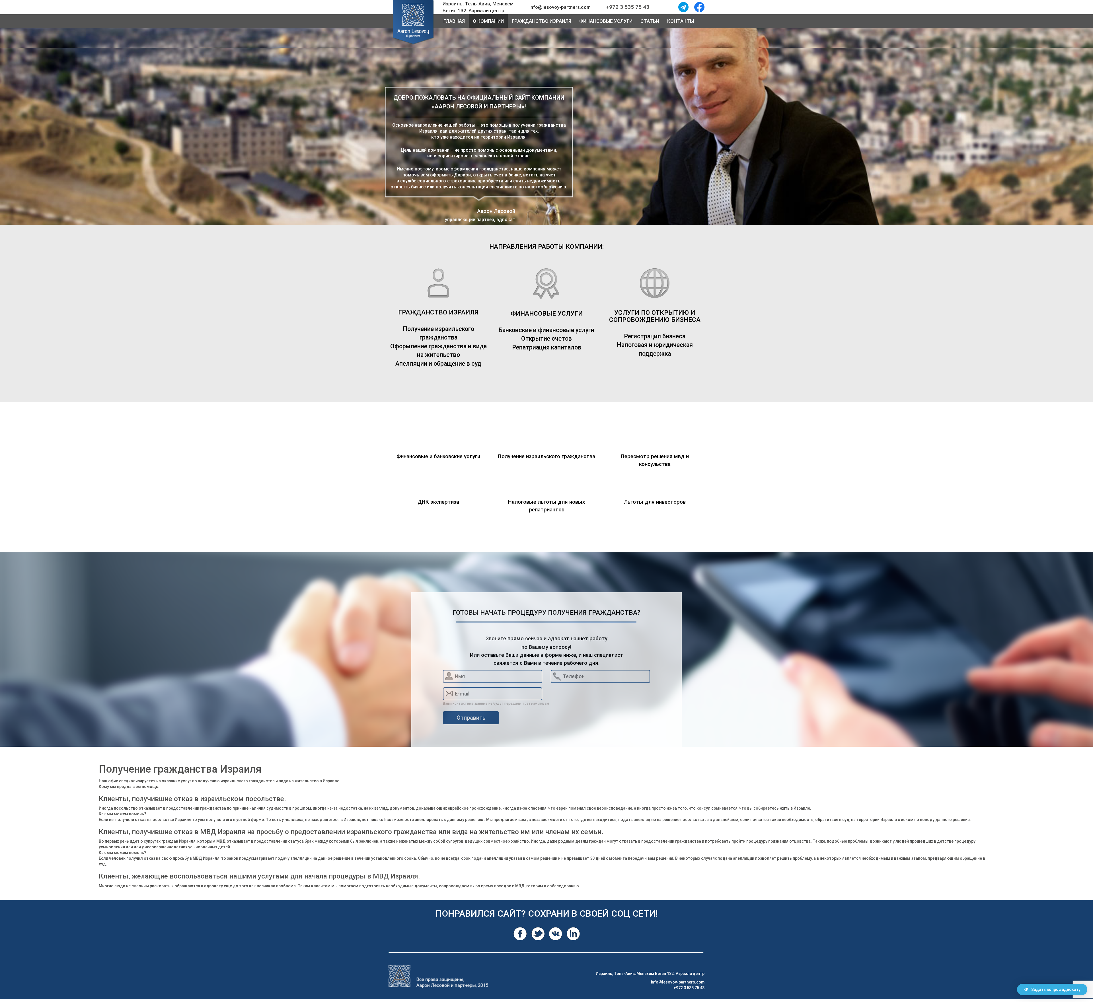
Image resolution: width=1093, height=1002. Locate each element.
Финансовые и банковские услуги (438, 456)
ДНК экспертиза (438, 502)
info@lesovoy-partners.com (677, 982)
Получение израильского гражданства (546, 456)
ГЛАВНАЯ (454, 21)
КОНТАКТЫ (680, 21)
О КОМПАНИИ (488, 21)
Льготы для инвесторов (655, 502)
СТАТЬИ (649, 21)
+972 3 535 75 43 (688, 987)
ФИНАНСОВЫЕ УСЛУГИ (605, 21)
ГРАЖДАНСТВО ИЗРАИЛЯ (541, 21)
